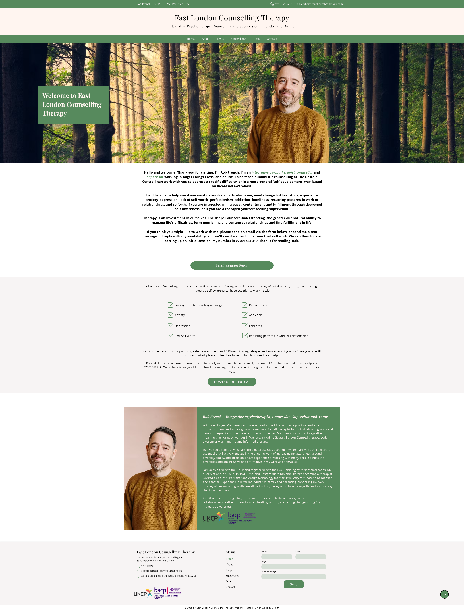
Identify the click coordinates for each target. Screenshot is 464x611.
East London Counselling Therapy (232, 17)
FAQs (229, 570)
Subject (264, 561)
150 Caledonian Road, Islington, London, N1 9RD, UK (169, 575)
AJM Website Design (268, 607)
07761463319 (152, 367)
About (229, 564)
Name (264, 551)
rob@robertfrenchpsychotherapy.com (319, 4)
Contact (230, 587)
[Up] (444, 594)
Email (297, 551)
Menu (230, 551)
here (281, 363)
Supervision (232, 575)
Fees (228, 581)
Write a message (268, 571)
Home (229, 558)
